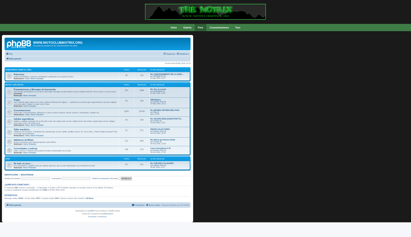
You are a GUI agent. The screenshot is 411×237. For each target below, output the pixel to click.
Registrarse (27, 175)
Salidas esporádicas (24, 119)
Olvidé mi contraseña (100, 178)
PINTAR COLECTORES (160, 129)
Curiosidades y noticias (25, 148)
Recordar (114, 178)
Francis (156, 121)
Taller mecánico (22, 129)
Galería (187, 27)
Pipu (155, 112)
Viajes (17, 100)
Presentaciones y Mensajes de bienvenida (35, 89)
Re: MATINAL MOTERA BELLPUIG (164, 110)
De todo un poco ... (23, 163)
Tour (237, 27)
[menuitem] (9, 54)
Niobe (27, 79)
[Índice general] (19, 43)
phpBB (90, 211)
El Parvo (90, 198)
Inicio (174, 27)
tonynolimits (158, 91)
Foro (200, 27)
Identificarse (11, 175)
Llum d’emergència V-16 (160, 148)
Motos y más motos (14, 85)
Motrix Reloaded (37, 79)
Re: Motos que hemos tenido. (163, 140)
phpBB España (107, 214)
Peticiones (19, 74)
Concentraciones (219, 27)
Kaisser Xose (158, 102)
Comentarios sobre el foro (18, 70)
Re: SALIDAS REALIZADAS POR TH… (166, 119)
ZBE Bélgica (155, 100)
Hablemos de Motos (24, 140)
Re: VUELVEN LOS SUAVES (161, 163)
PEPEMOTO (158, 76)
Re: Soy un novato (158, 89)
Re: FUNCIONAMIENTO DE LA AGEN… (166, 74)
